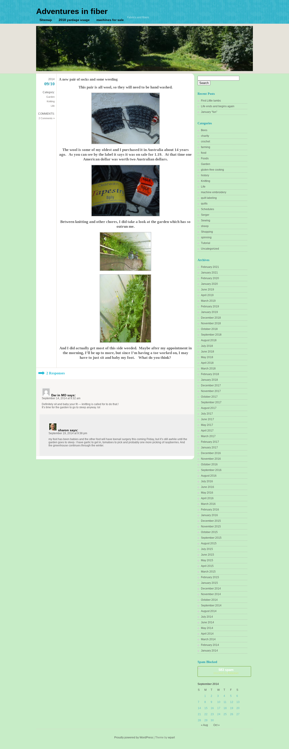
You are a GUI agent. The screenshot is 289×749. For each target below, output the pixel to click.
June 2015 (207, 554)
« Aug (204, 725)
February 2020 (210, 278)
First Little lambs (211, 100)
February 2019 (210, 306)
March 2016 (208, 504)
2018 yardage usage (74, 20)
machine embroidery (213, 192)
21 (199, 714)
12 (231, 702)
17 (218, 708)
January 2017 (209, 447)
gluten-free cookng (212, 169)
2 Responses (55, 373)
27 (238, 714)
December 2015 (211, 520)
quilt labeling (209, 197)
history (205, 175)
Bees (204, 130)
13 (238, 702)
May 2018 (207, 357)
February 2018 (210, 374)
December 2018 (211, 317)
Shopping (207, 231)
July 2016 (207, 481)
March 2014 (208, 639)
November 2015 (211, 526)
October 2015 (209, 532)
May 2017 (207, 425)
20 (238, 708)
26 (231, 714)
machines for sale (110, 20)
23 (212, 714)
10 (218, 702)
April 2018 (207, 362)
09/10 (49, 83)
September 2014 (211, 605)
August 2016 (209, 475)
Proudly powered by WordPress (133, 737)
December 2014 (211, 588)
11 (225, 702)
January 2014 (209, 650)
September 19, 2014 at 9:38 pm (68, 433)
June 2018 (207, 351)
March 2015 (208, 571)
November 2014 (211, 594)
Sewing (205, 220)
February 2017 (210, 441)
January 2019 (209, 312)
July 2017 (207, 413)
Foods (205, 158)
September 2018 (211, 334)
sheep (205, 226)
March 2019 (208, 300)
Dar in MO (58, 395)
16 (212, 708)
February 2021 (210, 267)
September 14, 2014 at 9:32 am (61, 398)
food (203, 152)
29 (205, 720)
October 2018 (209, 329)
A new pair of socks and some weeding (88, 79)
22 (205, 714)
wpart (171, 737)
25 (225, 714)
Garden (50, 96)
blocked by (226, 671)
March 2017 (208, 436)
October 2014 (209, 599)
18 (225, 708)
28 (199, 720)
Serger (205, 214)
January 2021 (209, 272)
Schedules (207, 209)
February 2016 (210, 509)
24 (218, 714)
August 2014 (209, 611)
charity (205, 135)
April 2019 (207, 295)
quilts (204, 203)
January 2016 (209, 515)
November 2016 (211, 458)
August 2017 (209, 408)
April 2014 (207, 633)
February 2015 (210, 577)
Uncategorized (210, 248)
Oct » (216, 725)
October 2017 (209, 396)
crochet (205, 141)
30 (212, 720)
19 (231, 708)
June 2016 (207, 487)
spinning (206, 237)
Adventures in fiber (72, 11)
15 (205, 708)
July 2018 (207, 346)
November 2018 (211, 323)
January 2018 (209, 379)
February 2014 (210, 645)
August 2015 (209, 543)
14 (199, 708)
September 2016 (211, 470)
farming (205, 147)
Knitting (51, 101)
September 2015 (211, 537)
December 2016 (211, 453)
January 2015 (209, 582)
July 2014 (207, 616)
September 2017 (211, 402)
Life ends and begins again (217, 106)
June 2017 (207, 419)
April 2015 (207, 566)
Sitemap (46, 20)
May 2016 (207, 492)
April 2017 (207, 430)
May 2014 (207, 628)
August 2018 (209, 340)
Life (53, 105)
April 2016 (207, 498)
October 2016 (209, 464)
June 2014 (207, 622)
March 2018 (208, 368)
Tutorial (205, 243)
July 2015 (207, 549)
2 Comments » (47, 118)
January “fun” (209, 112)
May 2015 (207, 560)
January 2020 (209, 283)
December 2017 (211, 385)
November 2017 (211, 391)
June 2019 (207, 289)
